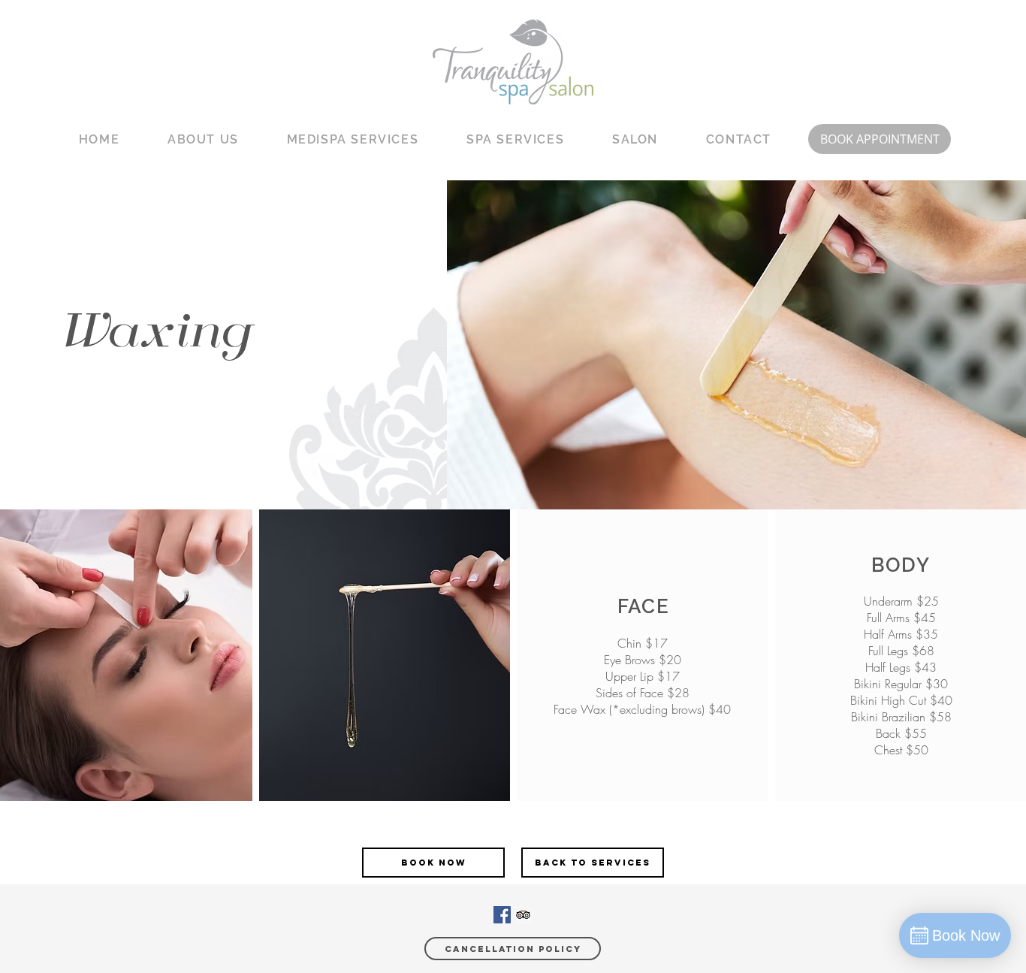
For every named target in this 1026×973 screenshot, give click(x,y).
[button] (203, 140)
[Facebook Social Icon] (502, 914)
